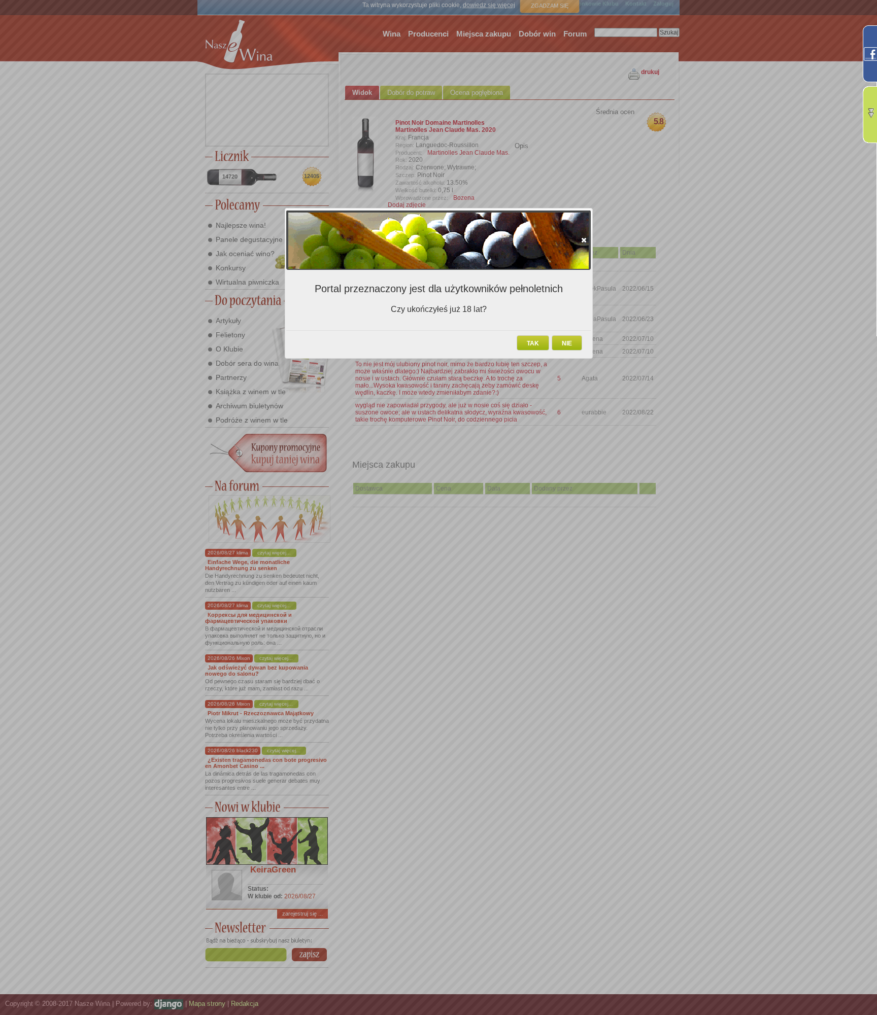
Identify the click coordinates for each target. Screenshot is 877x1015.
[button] (584, 240)
